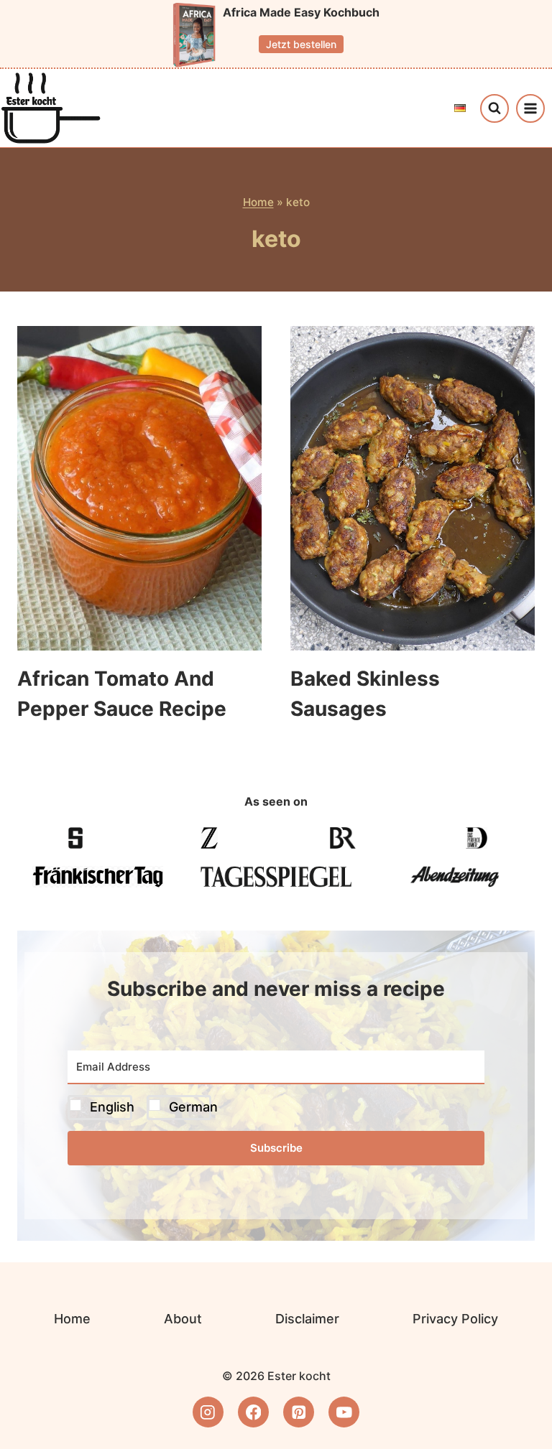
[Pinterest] (298, 1412)
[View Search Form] (494, 108)
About (183, 1318)
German (193, 1106)
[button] (276, 1107)
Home (258, 202)
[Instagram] (208, 1412)
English (112, 1106)
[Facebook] (253, 1412)
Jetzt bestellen (301, 44)
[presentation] (139, 488)
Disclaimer (307, 1318)
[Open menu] (530, 108)
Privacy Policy (455, 1318)
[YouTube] (343, 1412)
